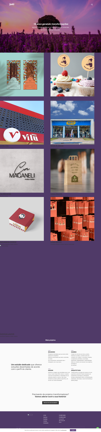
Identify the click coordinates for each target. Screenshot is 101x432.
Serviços (45, 417)
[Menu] (92, 5)
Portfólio (45, 419)
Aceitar (73, 430)
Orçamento (45, 422)
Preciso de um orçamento (50, 402)
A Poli (44, 415)
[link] (63, 430)
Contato (45, 421)
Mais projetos (50, 340)
